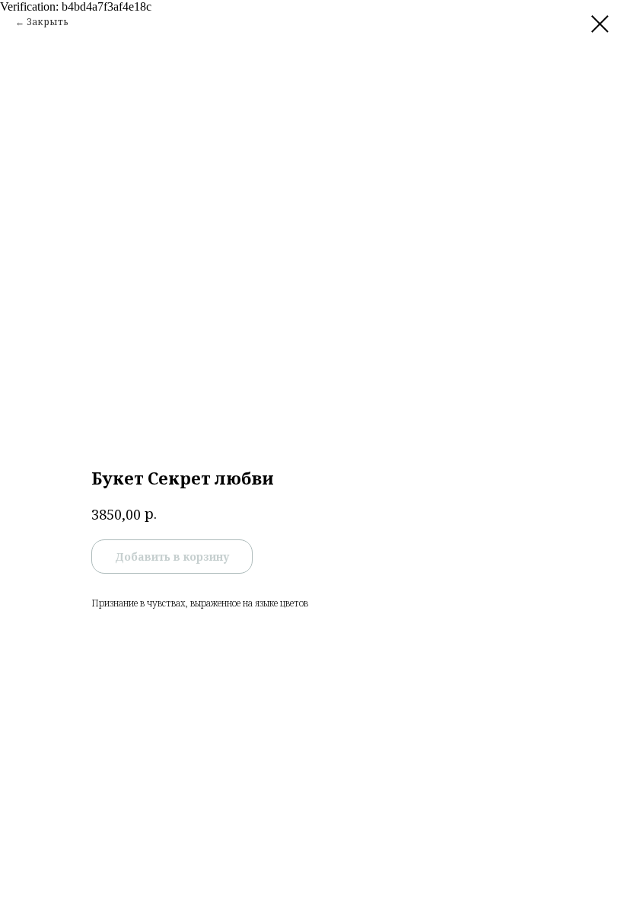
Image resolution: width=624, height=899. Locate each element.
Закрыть (47, 21)
